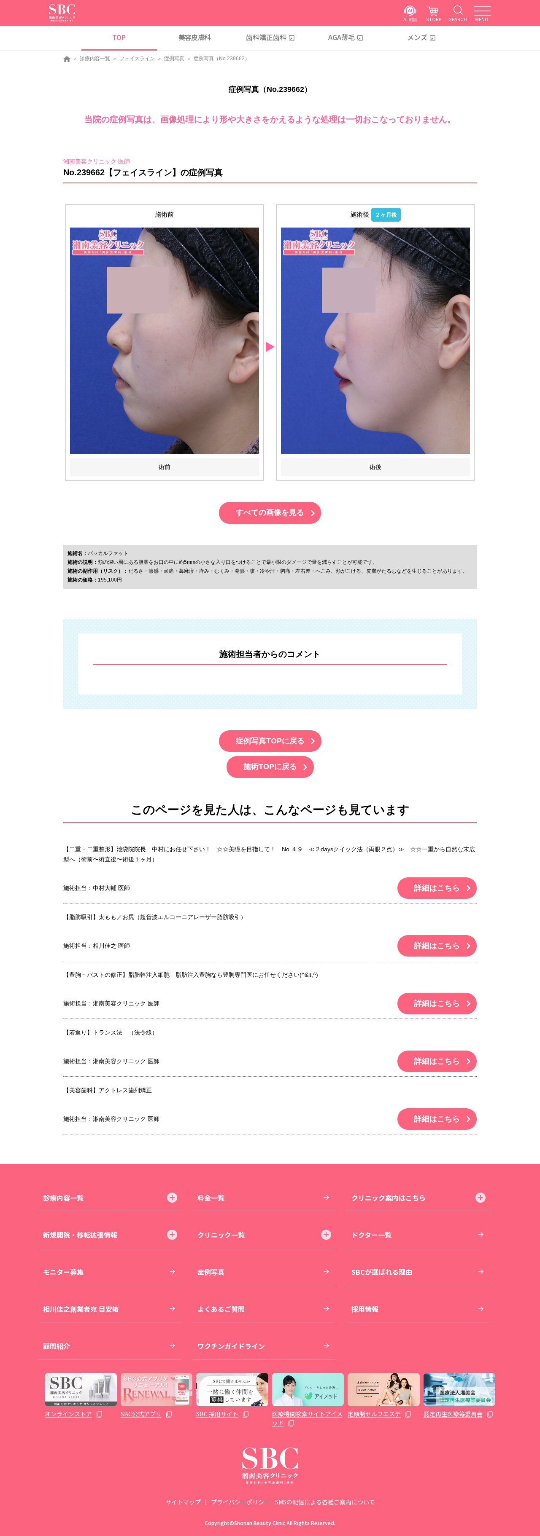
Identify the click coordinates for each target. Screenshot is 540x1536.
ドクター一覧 (371, 1235)
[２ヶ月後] (375, 340)
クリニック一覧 (221, 1235)
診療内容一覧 (95, 59)
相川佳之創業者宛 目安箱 (81, 1309)
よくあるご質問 (221, 1309)
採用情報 (364, 1309)
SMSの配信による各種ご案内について (325, 1502)
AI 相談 (410, 19)
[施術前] (164, 340)
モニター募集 (63, 1272)
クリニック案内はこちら (388, 1198)
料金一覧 (210, 1198)
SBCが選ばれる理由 (381, 1272)
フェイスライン (137, 59)
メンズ (417, 37)
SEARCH (458, 19)
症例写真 (174, 59)
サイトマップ (183, 1502)
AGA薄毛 (341, 37)
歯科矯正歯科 (266, 37)
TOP (118, 37)
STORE (433, 19)
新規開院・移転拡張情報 (80, 1235)
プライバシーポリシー (240, 1502)
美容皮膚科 (194, 37)
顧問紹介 (56, 1346)
